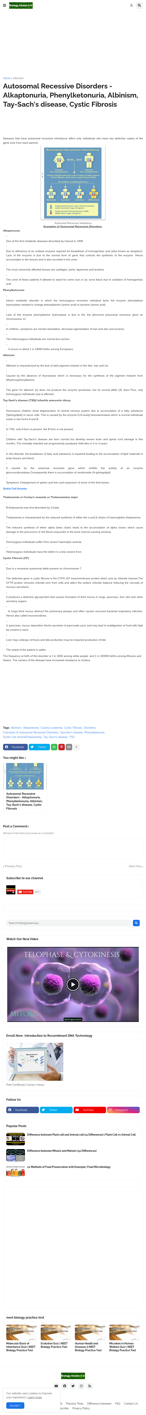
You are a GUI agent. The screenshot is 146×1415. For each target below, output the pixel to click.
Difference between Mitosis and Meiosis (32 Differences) (62, 1150)
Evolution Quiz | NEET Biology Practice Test (54, 1345)
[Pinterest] (61, 747)
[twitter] (73, 1386)
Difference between (99, 1403)
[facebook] (64, 1386)
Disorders (90, 727)
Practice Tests (74, 1403)
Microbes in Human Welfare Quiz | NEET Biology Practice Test (122, 1347)
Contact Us (131, 1403)
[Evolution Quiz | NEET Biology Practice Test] (56, 1332)
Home (6, 78)
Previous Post (13, 866)
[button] (4, 5)
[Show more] (76, 747)
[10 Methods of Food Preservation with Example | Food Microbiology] (15, 1171)
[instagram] (81, 1386)
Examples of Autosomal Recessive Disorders (30, 732)
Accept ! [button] (15, 1405)
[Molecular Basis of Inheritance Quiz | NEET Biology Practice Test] (21, 1332)
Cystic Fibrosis (73, 727)
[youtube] (56, 1386)
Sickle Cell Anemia (15, 488)
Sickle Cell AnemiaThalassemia (22, 737)
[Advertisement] (74, 43)
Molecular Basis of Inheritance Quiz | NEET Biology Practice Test (21, 1347)
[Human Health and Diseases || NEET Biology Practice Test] (90, 1332)
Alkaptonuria (31, 727)
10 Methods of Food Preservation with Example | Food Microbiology (69, 1166)
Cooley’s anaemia (51, 727)
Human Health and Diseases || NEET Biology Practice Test (88, 1347)
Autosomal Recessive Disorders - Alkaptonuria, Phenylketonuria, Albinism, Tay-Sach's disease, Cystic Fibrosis (24, 801)
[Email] (69, 747)
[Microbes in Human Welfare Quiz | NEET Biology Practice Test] (124, 1332)
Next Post (135, 866)
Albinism (18, 78)
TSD (72, 737)
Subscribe (62, 1408)
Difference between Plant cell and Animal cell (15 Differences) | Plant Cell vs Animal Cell (81, 1134)
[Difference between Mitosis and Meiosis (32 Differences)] (15, 1155)
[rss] (89, 1386)
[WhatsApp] (54, 747)
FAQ (117, 1403)
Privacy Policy (81, 1408)
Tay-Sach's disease (55, 737)
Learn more (35, 1397)
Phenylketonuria (94, 732)
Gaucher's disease (71, 732)
